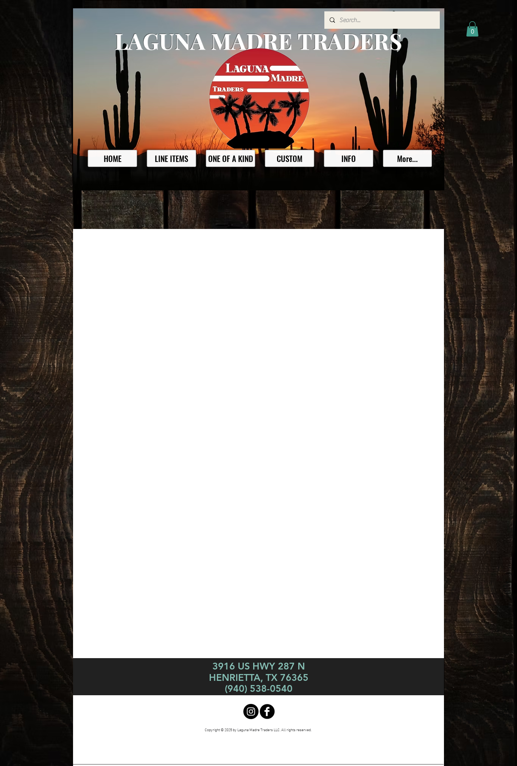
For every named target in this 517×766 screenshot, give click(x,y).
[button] (472, 29)
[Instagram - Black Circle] (250, 711)
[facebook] (267, 711)
